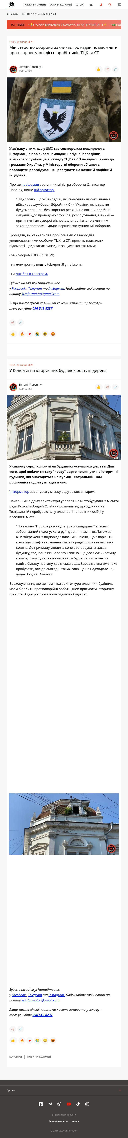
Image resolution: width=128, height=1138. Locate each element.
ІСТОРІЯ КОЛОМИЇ (61, 4)
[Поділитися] (107, 69)
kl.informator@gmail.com (41, 293)
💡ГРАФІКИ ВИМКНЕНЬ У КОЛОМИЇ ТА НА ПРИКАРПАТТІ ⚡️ (68, 24)
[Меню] (119, 5)
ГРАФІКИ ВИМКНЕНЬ (34, 4)
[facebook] (41, 1104)
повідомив (30, 184)
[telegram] (50, 1104)
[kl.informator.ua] (11, 4)
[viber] (59, 1104)
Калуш (75, 1121)
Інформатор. (44, 190)
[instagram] (87, 1104)
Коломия (15, 1056)
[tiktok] (78, 1104)
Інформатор (19, 491)
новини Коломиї (39, 1056)
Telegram (35, 288)
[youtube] (69, 1104)
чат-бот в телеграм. (32, 273)
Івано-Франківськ (58, 1121)
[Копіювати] (115, 69)
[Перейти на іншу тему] (101, 5)
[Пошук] (110, 5)
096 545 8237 (42, 308)
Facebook (19, 288)
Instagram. (56, 288)
